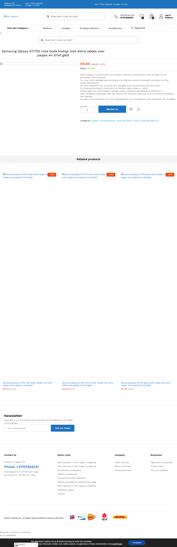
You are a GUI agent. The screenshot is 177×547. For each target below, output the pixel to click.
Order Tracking (122, 462)
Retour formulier (123, 466)
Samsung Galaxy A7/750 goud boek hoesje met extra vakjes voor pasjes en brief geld (146, 384)
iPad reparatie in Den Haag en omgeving (77, 466)
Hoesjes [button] (66, 28)
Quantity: (84, 106)
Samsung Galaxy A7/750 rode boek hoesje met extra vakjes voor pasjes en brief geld (27, 384)
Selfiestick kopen (66, 490)
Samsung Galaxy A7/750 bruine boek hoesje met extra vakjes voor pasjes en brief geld (87, 384)
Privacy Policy (157, 466)
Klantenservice (127, 15)
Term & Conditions (159, 470)
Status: (83, 68)
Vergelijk (138, 109)
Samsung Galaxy (107, 121)
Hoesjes (95, 121)
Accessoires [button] (115, 28)
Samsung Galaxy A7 (149, 121)
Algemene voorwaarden (162, 462)
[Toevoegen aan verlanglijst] (131, 109)
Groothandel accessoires (69, 470)
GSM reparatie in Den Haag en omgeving (77, 462)
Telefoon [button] (47, 28)
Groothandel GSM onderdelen (72, 478)
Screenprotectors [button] (89, 28)
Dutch (21, 544)
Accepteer (137, 542)
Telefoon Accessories (67, 474)
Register (169, 17)
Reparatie (140, 28)
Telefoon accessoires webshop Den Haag (77, 482)
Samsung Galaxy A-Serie (127, 121)
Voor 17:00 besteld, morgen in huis (34, 4)
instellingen (117, 544)
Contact (61, 494)
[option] (38, 100)
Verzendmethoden (123, 470)
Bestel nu (112, 109)
